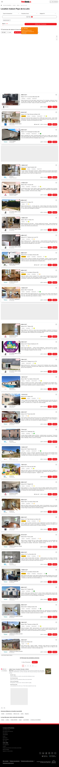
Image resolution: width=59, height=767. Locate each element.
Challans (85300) (14, 719)
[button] (9, 104)
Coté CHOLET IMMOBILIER (14, 299)
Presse (4, 736)
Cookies (4, 746)
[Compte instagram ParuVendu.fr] (49, 753)
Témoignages (5, 734)
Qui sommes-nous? (6, 729)
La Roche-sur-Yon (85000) (35, 719)
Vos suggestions (6, 744)
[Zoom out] (57, 38)
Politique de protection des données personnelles (12, 747)
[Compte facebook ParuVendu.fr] (46, 753)
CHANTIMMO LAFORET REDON (15, 123)
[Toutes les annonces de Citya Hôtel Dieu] (5, 406)
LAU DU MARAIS (12, 141)
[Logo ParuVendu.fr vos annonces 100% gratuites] (26, 3)
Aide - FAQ (5, 740)
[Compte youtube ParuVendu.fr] (55, 753)
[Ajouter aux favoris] (56, 95)
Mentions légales (6, 749)
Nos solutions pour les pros (8, 731)
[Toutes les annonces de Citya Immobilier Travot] (5, 529)
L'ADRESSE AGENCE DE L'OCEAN (15, 546)
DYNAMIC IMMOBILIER (13, 281)
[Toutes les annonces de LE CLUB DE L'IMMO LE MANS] (5, 212)
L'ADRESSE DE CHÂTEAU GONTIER (15, 616)
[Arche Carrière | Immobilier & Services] (53, 762)
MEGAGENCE (11, 388)
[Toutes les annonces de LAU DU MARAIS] (5, 142)
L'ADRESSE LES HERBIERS (14, 423)
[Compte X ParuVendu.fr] (40, 753)
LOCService (11, 476)
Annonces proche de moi (8, 763)
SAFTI (10, 458)
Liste (4, 32)
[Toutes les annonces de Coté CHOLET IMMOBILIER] (5, 300)
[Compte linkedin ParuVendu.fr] (43, 753)
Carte (10, 32)
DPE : (45, 116)
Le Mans (7, 719)
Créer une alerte (20, 32)
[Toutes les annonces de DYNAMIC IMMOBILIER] (5, 282)
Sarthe (22, 713)
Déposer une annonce (14, 761)
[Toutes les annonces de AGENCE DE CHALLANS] (5, 599)
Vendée (2, 713)
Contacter (55, 106)
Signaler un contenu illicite (8, 751)
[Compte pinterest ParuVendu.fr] (52, 753)
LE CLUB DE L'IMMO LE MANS (15, 211)
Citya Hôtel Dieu (12, 406)
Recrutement (5, 732)
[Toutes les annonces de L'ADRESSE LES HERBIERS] (5, 424)
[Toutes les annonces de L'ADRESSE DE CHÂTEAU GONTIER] (5, 617)
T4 (1, 707)
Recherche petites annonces (27, 761)
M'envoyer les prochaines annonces (30, 657)
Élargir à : (5, 23)
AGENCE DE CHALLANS (13, 598)
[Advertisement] (39, 696)
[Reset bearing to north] (57, 39)
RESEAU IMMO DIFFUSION (14, 264)
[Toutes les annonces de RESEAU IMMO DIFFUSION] (5, 265)
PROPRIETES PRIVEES (13, 194)
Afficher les (40, 24)
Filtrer (30, 16)
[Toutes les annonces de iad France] (5, 177)
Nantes (2, 719)
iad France (11, 176)
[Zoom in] (57, 36)
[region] (29, 63)
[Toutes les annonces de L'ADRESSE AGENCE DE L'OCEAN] (5, 547)
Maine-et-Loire (16, 713)
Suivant (34, 662)
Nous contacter (6, 739)
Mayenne (27, 713)
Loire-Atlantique (9, 713)
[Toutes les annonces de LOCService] (5, 477)
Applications (5, 737)
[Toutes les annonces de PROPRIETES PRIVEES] (5, 195)
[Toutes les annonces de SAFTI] (5, 459)
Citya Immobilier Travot (13, 528)
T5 (4, 707)
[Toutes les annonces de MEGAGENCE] (5, 389)
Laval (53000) (26, 719)
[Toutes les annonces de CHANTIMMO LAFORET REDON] (5, 124)
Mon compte (5, 761)
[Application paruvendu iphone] (44, 756)
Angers (20, 719)
